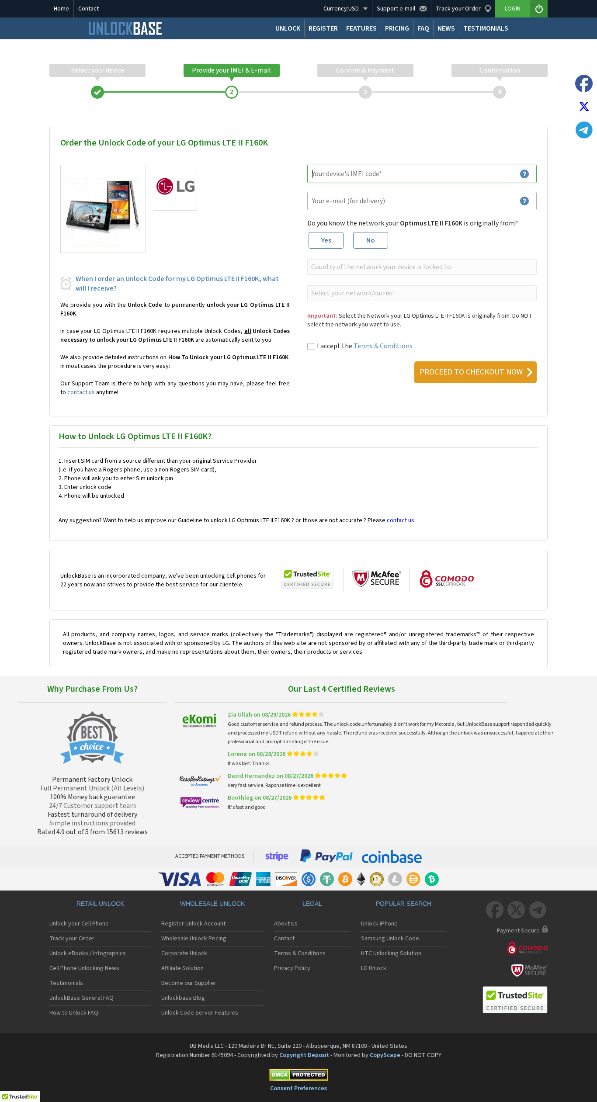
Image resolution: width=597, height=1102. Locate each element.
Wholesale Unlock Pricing (193, 938)
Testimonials (66, 983)
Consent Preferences (298, 1088)
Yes (326, 240)
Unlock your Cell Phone (79, 923)
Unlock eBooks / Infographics (87, 953)
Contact (88, 8)
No (370, 240)
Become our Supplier (188, 983)
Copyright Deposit (304, 1055)
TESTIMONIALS (485, 28)
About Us (286, 923)
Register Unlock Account (193, 923)
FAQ (423, 28)
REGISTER (323, 28)
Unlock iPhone (379, 923)
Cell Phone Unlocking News (84, 968)
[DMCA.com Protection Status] (298, 1076)
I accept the (365, 346)
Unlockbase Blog (183, 998)
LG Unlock (373, 968)
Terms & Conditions (383, 346)
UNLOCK (287, 28)
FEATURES (361, 28)
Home (61, 8)
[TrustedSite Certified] (307, 578)
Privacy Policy (292, 968)
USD (341, 8)
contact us (81, 392)
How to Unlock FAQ (73, 1012)
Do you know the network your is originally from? (412, 223)
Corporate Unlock (184, 953)
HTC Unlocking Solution (391, 953)
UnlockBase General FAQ (81, 998)
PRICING (397, 28)
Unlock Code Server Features (199, 1012)
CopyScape (385, 1055)
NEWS (446, 28)
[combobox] (421, 267)
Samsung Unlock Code (390, 938)
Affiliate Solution (182, 968)
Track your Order (71, 938)
